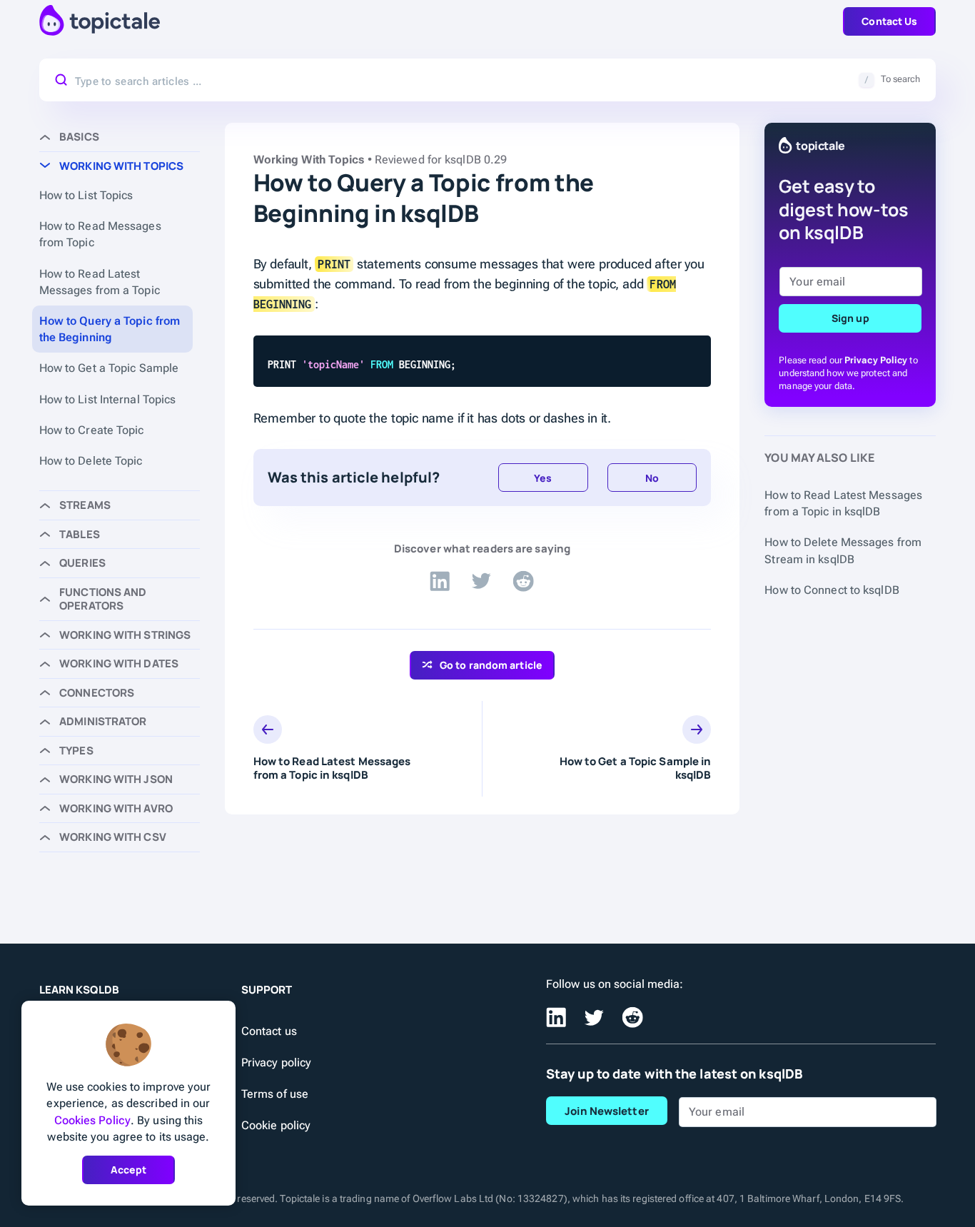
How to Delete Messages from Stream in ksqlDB (842, 550)
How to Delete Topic (91, 461)
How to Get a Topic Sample (109, 368)
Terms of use (274, 1094)
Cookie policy (275, 1125)
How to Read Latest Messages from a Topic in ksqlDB (332, 768)
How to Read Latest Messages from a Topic (99, 282)
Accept (129, 1169)
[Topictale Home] (99, 21)
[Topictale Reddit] (523, 581)
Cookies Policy (92, 1120)
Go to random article (491, 665)
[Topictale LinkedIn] (440, 581)
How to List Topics (86, 195)
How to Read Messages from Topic (100, 234)
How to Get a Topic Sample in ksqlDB (635, 768)
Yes (543, 478)
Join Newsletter (607, 1111)
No (652, 478)
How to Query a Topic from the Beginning (110, 329)
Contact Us (889, 21)
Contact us (269, 1031)
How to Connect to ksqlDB (831, 590)
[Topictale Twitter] (481, 581)
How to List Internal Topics (107, 399)
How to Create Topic (91, 430)
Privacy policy (276, 1062)
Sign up (850, 318)
